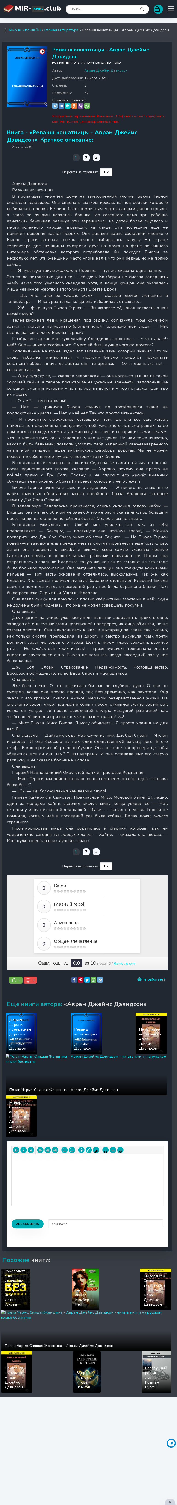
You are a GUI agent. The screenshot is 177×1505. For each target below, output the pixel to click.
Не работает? (153, 979)
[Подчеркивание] (31, 1150)
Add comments (27, 1224)
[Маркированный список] (64, 1150)
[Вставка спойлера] (113, 1150)
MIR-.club (38, 8)
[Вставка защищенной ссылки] (96, 1150)
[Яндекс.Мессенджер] (68, 106)
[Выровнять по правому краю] (55, 1150)
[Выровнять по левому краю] (40, 1150)
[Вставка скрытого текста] (120, 1150)
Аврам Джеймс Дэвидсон (106, 70)
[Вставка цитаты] (105, 1150)
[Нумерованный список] (72, 1150)
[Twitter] (87, 980)
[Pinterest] (80, 980)
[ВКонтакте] (61, 106)
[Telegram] (55, 106)
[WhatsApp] (87, 106)
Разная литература (67, 63)
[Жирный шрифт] (16, 1150)
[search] (142, 9)
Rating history (124, 963)
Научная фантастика (103, 63)
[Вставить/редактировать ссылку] (89, 1150)
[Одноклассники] (74, 106)
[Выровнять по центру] (47, 1150)
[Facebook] (74, 980)
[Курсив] (23, 1150)
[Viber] (80, 106)
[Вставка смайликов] (81, 1150)
